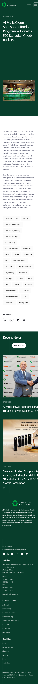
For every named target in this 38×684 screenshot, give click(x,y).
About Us (5, 651)
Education (5, 624)
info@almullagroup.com (10, 594)
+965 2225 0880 (7, 587)
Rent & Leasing (7, 617)
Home (4, 643)
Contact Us (6, 663)
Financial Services (8, 613)
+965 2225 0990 (7, 590)
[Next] (31, 91)
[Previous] (7, 91)
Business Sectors (8, 647)
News (4, 659)
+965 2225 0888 (7, 579)
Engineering (6, 609)
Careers (5, 655)
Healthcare (6, 628)
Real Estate (6, 632)
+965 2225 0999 (7, 582)
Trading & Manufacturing (10, 620)
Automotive (6, 605)
